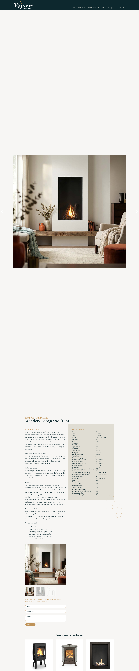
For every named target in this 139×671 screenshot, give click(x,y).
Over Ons (81, 8)
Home (73, 8)
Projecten (112, 8)
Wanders (49, 432)
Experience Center (31, 516)
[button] (2, 212)
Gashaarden (42, 418)
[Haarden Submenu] (95, 8)
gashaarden (28, 437)
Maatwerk (102, 8)
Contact (121, 8)
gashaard (39, 432)
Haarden (90, 8)
